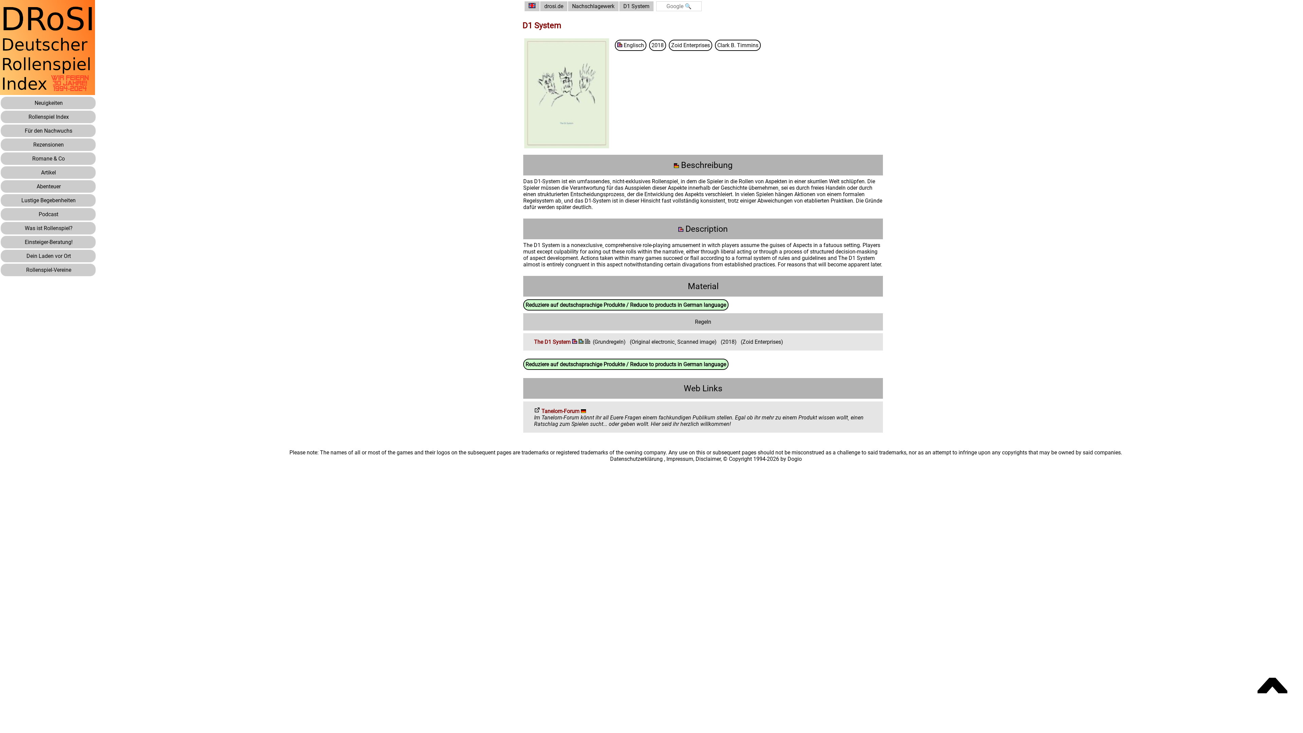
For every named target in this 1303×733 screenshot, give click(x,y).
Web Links (703, 388)
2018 (658, 45)
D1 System (636, 6)
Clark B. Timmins (737, 45)
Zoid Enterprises (690, 45)
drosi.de (553, 6)
